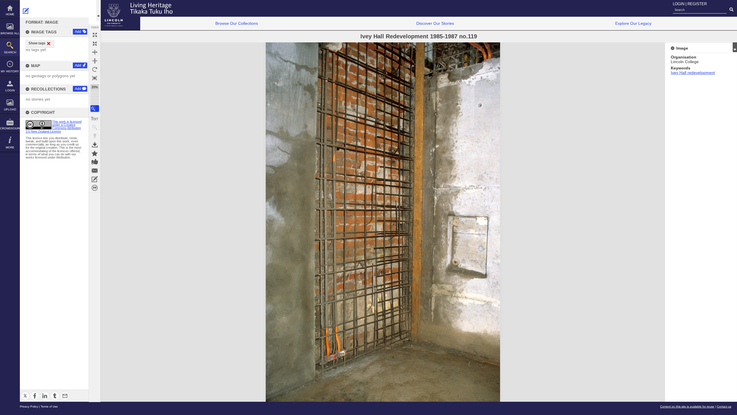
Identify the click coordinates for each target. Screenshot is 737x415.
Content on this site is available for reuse (687, 406)
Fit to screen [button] (94, 43)
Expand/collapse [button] (735, 47)
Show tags (37, 43)
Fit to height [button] (94, 60)
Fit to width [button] (94, 52)
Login (10, 90)
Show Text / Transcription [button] (94, 118)
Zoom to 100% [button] (94, 78)
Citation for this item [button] (94, 188)
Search (10, 52)
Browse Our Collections (236, 23)
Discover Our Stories (435, 23)
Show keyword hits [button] (94, 127)
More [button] (10, 147)
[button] (94, 108)
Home (10, 14)
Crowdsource (10, 128)
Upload (10, 109)
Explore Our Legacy (633, 23)
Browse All (10, 33)
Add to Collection (94, 153)
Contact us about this (94, 170)
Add (78, 32)
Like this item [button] (94, 162)
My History (10, 71)
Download (94, 144)
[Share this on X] (25, 392)
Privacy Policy (29, 406)
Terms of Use (49, 406)
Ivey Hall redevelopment (693, 72)
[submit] (731, 10)
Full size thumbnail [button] (94, 35)
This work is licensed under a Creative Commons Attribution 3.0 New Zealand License (53, 126)
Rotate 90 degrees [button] (94, 69)
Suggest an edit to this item (26, 11)
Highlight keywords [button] (94, 136)
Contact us (724, 406)
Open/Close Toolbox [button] (98, 10)
